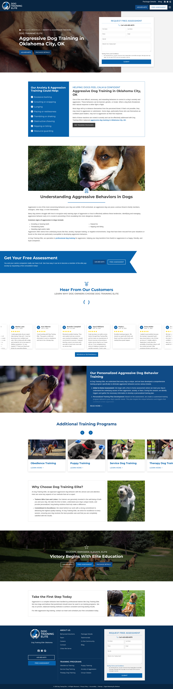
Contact (63, 645)
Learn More (36, 468)
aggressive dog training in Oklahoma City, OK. (108, 120)
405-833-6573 (142, 7)
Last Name (130, 29)
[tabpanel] (47, 455)
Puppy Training (86, 665)
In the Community (88, 641)
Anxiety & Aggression (88, 669)
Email (129, 33)
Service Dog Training (67, 669)
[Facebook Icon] (165, 2)
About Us (65, 630)
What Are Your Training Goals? (109, 43)
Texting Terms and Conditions (110, 53)
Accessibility (93, 686)
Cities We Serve (65, 648)
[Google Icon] (170, 2)
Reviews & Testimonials (86, 354)
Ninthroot (117, 686)
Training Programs (32, 30)
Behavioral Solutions (67, 634)
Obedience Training (67, 665)
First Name (104, 29)
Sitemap (100, 686)
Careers (63, 641)
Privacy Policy (84, 686)
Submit (126, 62)
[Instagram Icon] (167, 2)
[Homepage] (20, 30)
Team (62, 637)
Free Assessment (158, 7)
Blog (160, 2)
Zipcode (104, 39)
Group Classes (86, 673)
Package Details (149, 2)
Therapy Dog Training (67, 673)
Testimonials (85, 637)
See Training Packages (84, 125)
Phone (103, 33)
